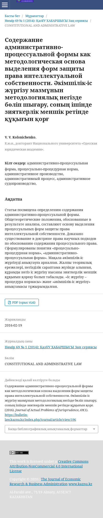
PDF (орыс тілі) (23, 302)
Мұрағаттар (34, 16)
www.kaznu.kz (80, 484)
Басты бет (12, 16)
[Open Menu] (5, 5)
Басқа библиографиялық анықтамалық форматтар (47, 429)
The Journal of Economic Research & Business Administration (45, 481)
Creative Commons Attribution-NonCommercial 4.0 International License (49, 466)
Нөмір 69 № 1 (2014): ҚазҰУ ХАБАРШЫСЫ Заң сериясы (46, 20)
